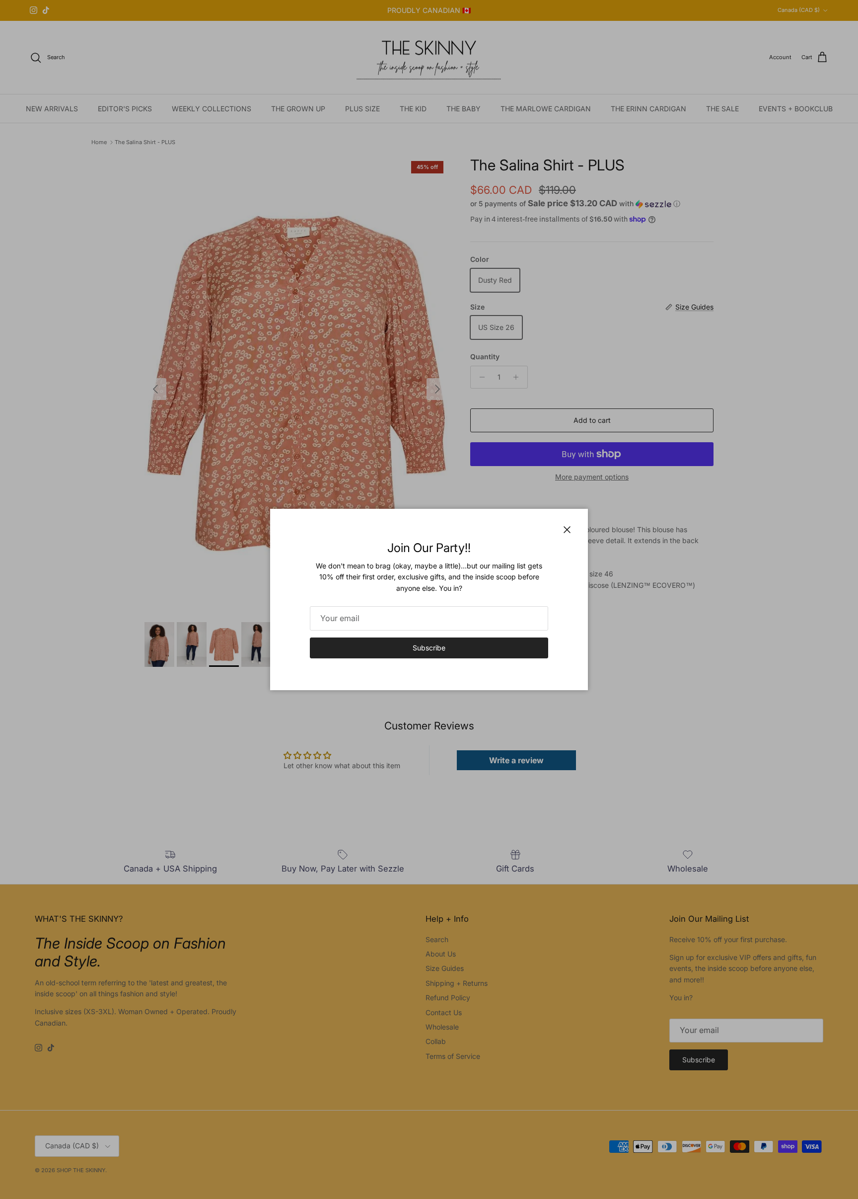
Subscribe (429, 647)
